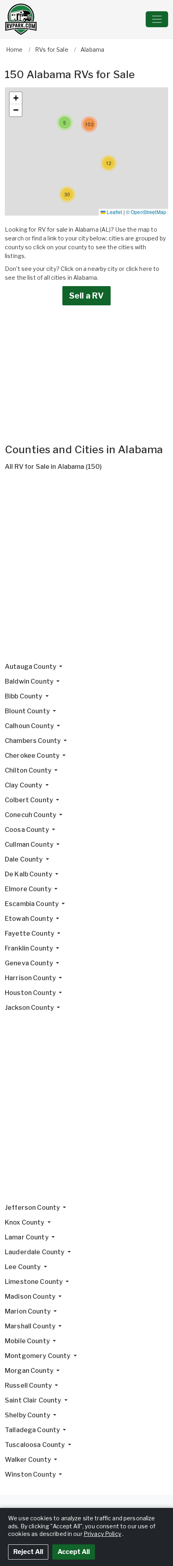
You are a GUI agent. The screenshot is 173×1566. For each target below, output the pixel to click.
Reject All (28, 1552)
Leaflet (113, 211)
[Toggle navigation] (157, 19)
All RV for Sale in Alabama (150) (53, 466)
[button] (67, 194)
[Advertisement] (86, 570)
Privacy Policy (102, 1533)
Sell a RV (86, 296)
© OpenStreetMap (146, 211)
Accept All (74, 1552)
